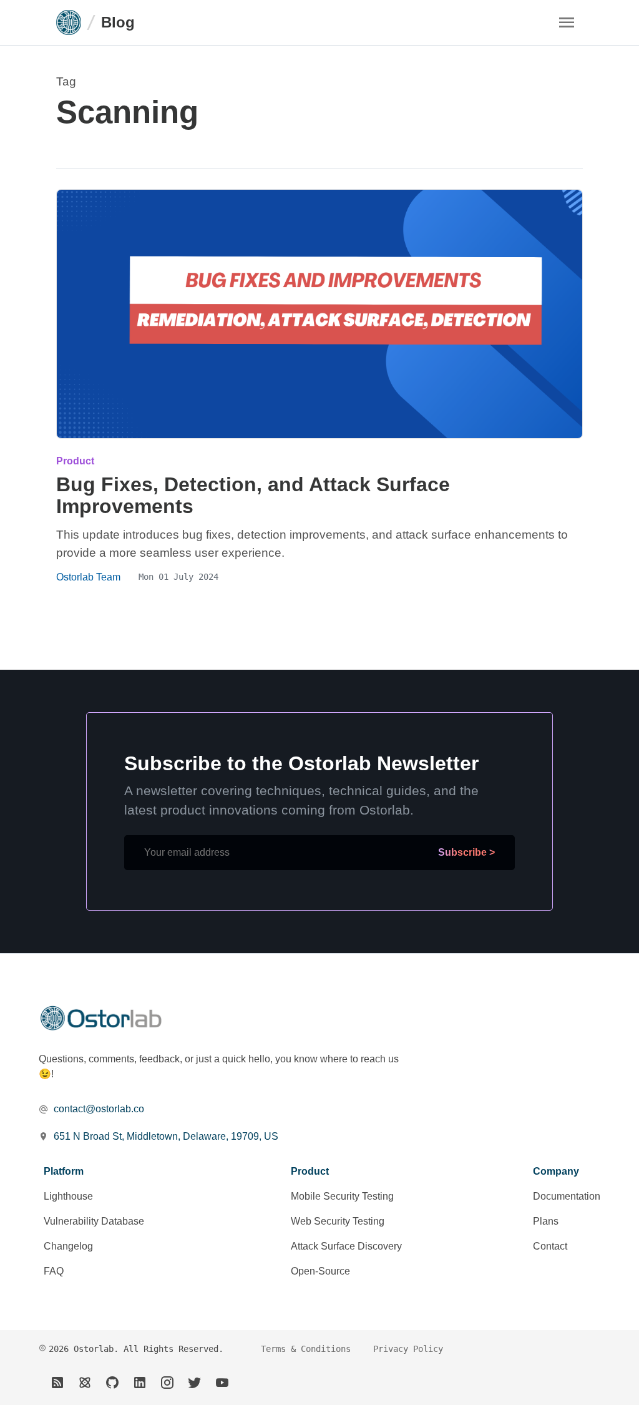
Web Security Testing (337, 1221)
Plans (546, 1221)
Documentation (566, 1196)
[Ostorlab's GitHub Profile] (112, 1382)
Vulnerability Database (94, 1221)
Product (75, 461)
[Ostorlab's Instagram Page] (167, 1382)
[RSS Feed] (57, 1382)
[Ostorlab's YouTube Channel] (222, 1382)
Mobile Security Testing (342, 1196)
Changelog (68, 1246)
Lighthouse (68, 1196)
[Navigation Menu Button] (566, 22)
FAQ (54, 1271)
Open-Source (320, 1271)
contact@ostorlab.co (99, 1109)
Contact (550, 1246)
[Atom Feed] (85, 1382)
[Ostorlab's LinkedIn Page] (140, 1382)
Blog (118, 22)
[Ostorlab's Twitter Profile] (194, 1382)
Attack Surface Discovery (346, 1246)
